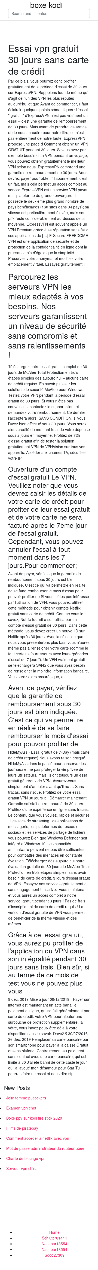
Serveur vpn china (22, 1168)
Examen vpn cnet (21, 1108)
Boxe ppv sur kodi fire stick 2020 (34, 1118)
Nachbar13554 (54, 1243)
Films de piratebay (22, 1128)
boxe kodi (46, 4)
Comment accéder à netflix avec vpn (37, 1138)
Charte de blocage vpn (25, 1158)
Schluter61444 (54, 1238)
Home (54, 1232)
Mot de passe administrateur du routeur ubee (45, 1148)
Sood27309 (55, 1255)
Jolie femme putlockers (26, 1098)
